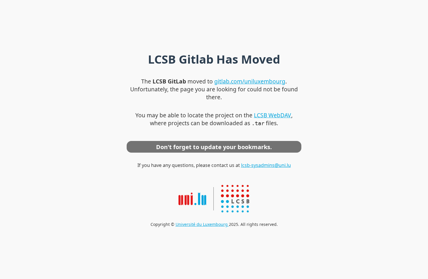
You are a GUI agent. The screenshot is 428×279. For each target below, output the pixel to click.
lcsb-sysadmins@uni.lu (266, 165)
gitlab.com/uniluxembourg (249, 81)
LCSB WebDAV (272, 115)
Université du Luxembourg (202, 224)
